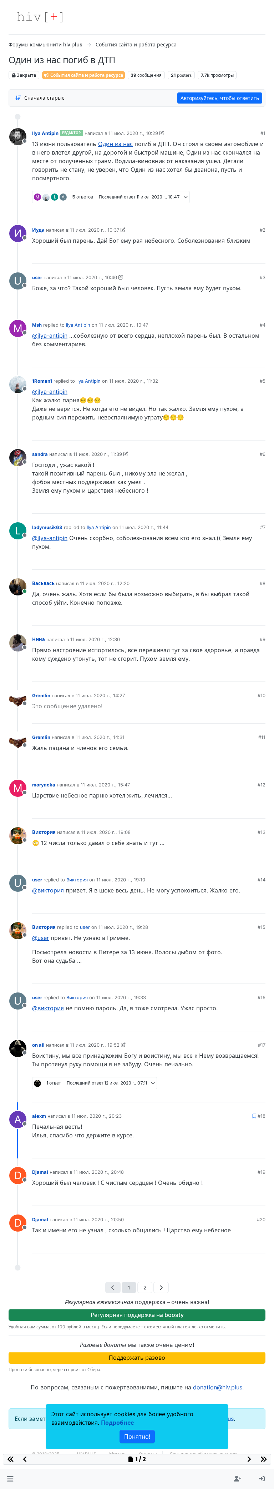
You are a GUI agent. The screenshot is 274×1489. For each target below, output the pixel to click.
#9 (262, 639)
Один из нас (115, 143)
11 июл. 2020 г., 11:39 (97, 454)
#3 (262, 277)
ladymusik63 (47, 527)
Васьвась (43, 583)
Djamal (40, 1172)
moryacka (43, 785)
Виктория (44, 832)
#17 (261, 1045)
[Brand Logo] (39, 17)
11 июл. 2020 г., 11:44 (144, 527)
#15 (261, 927)
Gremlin (41, 695)
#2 (262, 230)
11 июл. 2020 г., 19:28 (123, 927)
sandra (40, 454)
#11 (261, 737)
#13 (261, 832)
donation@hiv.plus (217, 1387)
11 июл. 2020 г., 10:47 (123, 325)
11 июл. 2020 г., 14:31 (100, 737)
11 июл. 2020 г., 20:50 (98, 1219)
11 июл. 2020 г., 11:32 (133, 381)
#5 (262, 381)
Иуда (38, 230)
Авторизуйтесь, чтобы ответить (220, 98)
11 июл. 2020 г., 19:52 (95, 1045)
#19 (261, 1172)
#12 (261, 785)
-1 (234, 208)
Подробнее (117, 1422)
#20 (261, 1219)
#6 (262, 454)
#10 (261, 695)
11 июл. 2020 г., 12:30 (95, 639)
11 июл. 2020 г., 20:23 (96, 1116)
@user (40, 937)
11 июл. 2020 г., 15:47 (105, 785)
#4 (262, 325)
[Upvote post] (221, 208)
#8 (262, 583)
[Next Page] (161, 1287)
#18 (261, 1116)
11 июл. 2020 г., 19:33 (121, 997)
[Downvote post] (246, 208)
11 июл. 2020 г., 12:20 (105, 583)
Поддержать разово (137, 1357)
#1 (262, 133)
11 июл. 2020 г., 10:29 (133, 133)
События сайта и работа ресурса (86, 75)
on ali (38, 1045)
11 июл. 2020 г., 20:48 (98, 1172)
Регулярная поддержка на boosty (137, 1314)
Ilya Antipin (45, 133)
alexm (39, 1116)
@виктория (48, 890)
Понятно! (137, 1436)
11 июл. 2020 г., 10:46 (92, 277)
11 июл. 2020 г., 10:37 (94, 230)
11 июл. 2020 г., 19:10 (120, 879)
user (37, 277)
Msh (37, 325)
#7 (262, 527)
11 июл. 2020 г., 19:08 (106, 832)
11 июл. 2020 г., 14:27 (100, 695)
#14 (261, 879)
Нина (38, 639)
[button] (10, 1479)
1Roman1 (42, 381)
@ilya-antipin (49, 335)
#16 (261, 997)
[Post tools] (260, 208)
